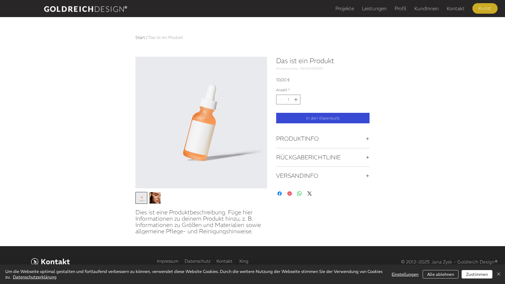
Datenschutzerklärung (35, 277)
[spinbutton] (288, 99)
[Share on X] (309, 193)
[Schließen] (499, 274)
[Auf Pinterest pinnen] (289, 193)
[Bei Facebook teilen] (279, 193)
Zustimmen (477, 274)
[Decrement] (280, 99)
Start (140, 37)
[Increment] (296, 99)
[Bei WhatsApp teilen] (299, 193)
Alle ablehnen (440, 274)
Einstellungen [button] (405, 274)
